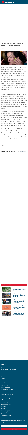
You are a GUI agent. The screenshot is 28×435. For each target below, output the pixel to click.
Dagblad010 (3, 406)
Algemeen (3, 398)
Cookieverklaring (5, 373)
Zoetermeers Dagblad (6, 415)
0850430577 (5, 392)
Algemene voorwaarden (6, 376)
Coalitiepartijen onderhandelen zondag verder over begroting (18, 313)
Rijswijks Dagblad (5, 411)
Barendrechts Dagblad (6, 404)
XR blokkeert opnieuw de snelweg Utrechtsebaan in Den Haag (19, 295)
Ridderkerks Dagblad (5, 410)
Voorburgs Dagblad (5, 413)
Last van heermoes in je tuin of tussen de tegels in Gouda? (19, 289)
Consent (3, 378)
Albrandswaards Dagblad (6, 402)
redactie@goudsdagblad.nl (7, 394)
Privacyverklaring (5, 374)
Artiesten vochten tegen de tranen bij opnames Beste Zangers (19, 301)
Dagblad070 (3, 408)
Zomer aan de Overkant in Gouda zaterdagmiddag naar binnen (19, 307)
